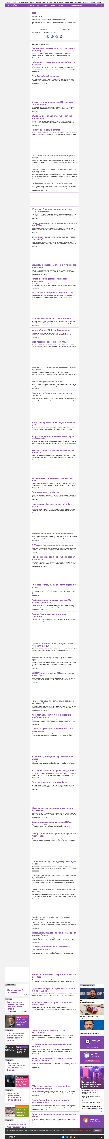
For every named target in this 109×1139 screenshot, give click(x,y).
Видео (53, 5)
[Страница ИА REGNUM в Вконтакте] (52, 36)
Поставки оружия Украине (44, 2)
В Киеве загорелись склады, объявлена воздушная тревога (53, 533)
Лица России (63, 5)
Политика (18, 1017)
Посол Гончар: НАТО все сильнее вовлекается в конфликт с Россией (21, 1023)
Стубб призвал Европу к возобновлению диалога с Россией (53, 545)
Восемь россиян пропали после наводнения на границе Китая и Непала (54, 1115)
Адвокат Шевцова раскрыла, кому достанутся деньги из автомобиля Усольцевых (52, 1059)
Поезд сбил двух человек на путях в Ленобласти (49, 782)
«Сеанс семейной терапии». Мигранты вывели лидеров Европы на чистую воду (17, 1126)
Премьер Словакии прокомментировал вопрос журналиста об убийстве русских (54, 834)
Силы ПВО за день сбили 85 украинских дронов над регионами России (51, 918)
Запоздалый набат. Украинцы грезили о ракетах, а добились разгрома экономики (14, 1096)
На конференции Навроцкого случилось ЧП (21, 1051)
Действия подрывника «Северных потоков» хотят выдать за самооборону (53, 49)
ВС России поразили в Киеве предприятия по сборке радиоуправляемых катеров (51, 1087)
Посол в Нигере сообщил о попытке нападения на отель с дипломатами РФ (53, 701)
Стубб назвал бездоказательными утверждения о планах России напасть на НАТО (52, 644)
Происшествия (20, 1077)
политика (10, 1030)
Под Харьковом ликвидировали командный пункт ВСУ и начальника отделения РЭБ (52, 601)
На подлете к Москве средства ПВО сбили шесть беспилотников (49, 279)
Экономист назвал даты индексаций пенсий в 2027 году (52, 821)
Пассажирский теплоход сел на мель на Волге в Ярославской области (54, 585)
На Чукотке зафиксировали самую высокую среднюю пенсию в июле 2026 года (54, 223)
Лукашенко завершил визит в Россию (45, 492)
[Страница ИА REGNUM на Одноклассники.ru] (56, 36)
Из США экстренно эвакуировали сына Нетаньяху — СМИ (52, 292)
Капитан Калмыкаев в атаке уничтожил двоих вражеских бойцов (52, 479)
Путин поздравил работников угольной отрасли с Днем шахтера (52, 505)
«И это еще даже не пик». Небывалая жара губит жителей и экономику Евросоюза (16, 1036)
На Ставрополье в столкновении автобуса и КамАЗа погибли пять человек (53, 63)
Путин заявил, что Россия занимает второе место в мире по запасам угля (53, 394)
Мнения (46, 5)
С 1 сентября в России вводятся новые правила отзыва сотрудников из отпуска (52, 210)
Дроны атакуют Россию (26, 2)
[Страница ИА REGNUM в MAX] (48, 36)
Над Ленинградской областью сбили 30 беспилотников (52, 183)
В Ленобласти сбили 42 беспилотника (15, 991)
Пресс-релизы (43, 29)
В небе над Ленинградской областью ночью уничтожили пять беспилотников (54, 265)
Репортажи (66, 27)
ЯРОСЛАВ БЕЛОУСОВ (11, 1011)
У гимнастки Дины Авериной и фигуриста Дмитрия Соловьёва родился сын (54, 368)
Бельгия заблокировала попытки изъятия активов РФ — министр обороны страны (52, 947)
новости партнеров (88, 985)
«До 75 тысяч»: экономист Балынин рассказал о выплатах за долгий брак (54, 975)
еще (101, 1111)
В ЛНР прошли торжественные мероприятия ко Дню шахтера (54, 770)
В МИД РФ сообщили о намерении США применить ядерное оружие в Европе (53, 673)
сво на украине (87, 1067)
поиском (44, 19)
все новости (9, 994)
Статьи (38, 5)
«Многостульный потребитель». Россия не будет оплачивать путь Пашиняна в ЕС (16, 1066)
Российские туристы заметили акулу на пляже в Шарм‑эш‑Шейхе (49, 1031)
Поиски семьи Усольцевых (73, 2)
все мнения (24, 1011)
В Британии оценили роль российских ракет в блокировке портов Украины (53, 809)
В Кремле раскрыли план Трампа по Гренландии (49, 341)
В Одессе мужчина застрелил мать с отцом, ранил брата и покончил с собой (21, 1082)
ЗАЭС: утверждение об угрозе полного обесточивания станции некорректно (54, 451)
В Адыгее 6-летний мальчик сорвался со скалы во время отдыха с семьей (52, 1003)
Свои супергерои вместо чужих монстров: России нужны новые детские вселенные (15, 1005)
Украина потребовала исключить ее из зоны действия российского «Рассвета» (51, 715)
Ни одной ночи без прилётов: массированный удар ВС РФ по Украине (91, 1084)
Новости (31, 5)
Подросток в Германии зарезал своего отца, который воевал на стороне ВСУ (53, 557)
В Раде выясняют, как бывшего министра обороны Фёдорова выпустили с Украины (54, 933)
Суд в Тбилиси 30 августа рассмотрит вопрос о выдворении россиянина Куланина (53, 989)
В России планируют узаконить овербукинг (47, 381)
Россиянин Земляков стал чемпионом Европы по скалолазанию (49, 615)
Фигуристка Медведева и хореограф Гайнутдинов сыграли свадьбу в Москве (53, 437)
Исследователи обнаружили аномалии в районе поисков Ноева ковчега (52, 1045)
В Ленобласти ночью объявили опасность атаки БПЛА (51, 318)
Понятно (97, 1130)
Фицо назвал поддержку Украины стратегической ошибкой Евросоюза (53, 757)
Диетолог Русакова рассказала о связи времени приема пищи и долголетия (54, 890)
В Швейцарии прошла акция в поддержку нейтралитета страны (52, 658)
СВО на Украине (58, 2)
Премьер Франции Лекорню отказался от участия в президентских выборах (50, 1101)
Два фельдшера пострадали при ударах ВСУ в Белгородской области (54, 862)
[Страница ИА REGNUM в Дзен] (61, 36)
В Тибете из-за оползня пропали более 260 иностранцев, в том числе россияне (21, 1112)
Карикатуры (73, 27)
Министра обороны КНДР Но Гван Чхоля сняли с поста (51, 330)
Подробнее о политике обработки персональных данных (78, 1130)
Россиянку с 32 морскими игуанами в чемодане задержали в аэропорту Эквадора (54, 170)
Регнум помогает (76, 5)
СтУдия (59, 27)
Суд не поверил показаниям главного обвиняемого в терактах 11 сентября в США (54, 237)
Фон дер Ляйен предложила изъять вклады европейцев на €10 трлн (53, 423)
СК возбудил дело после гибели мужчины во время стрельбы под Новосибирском (54, 876)
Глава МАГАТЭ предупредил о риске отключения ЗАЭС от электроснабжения (52, 729)
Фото (50, 27)
